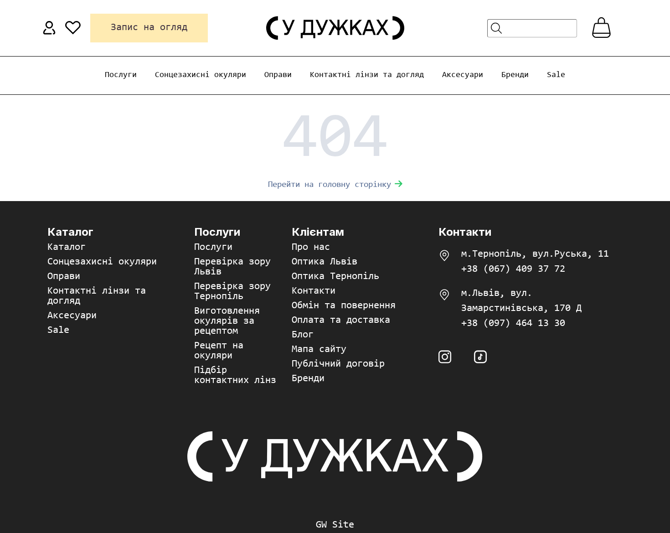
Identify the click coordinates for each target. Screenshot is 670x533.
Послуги (121, 75)
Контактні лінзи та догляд (367, 75)
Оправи (278, 75)
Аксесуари (462, 75)
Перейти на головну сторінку (329, 185)
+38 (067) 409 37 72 (513, 269)
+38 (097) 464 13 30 (513, 324)
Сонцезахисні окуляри (200, 75)
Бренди (515, 75)
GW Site (335, 525)
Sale (556, 75)
